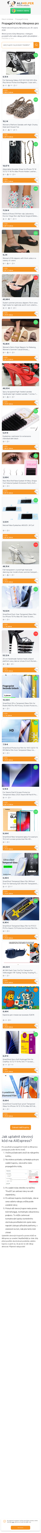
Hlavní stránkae (7, 19)
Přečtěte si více (8, 38)
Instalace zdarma (23, 11)
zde (13, 1522)
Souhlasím (20, 1527)
